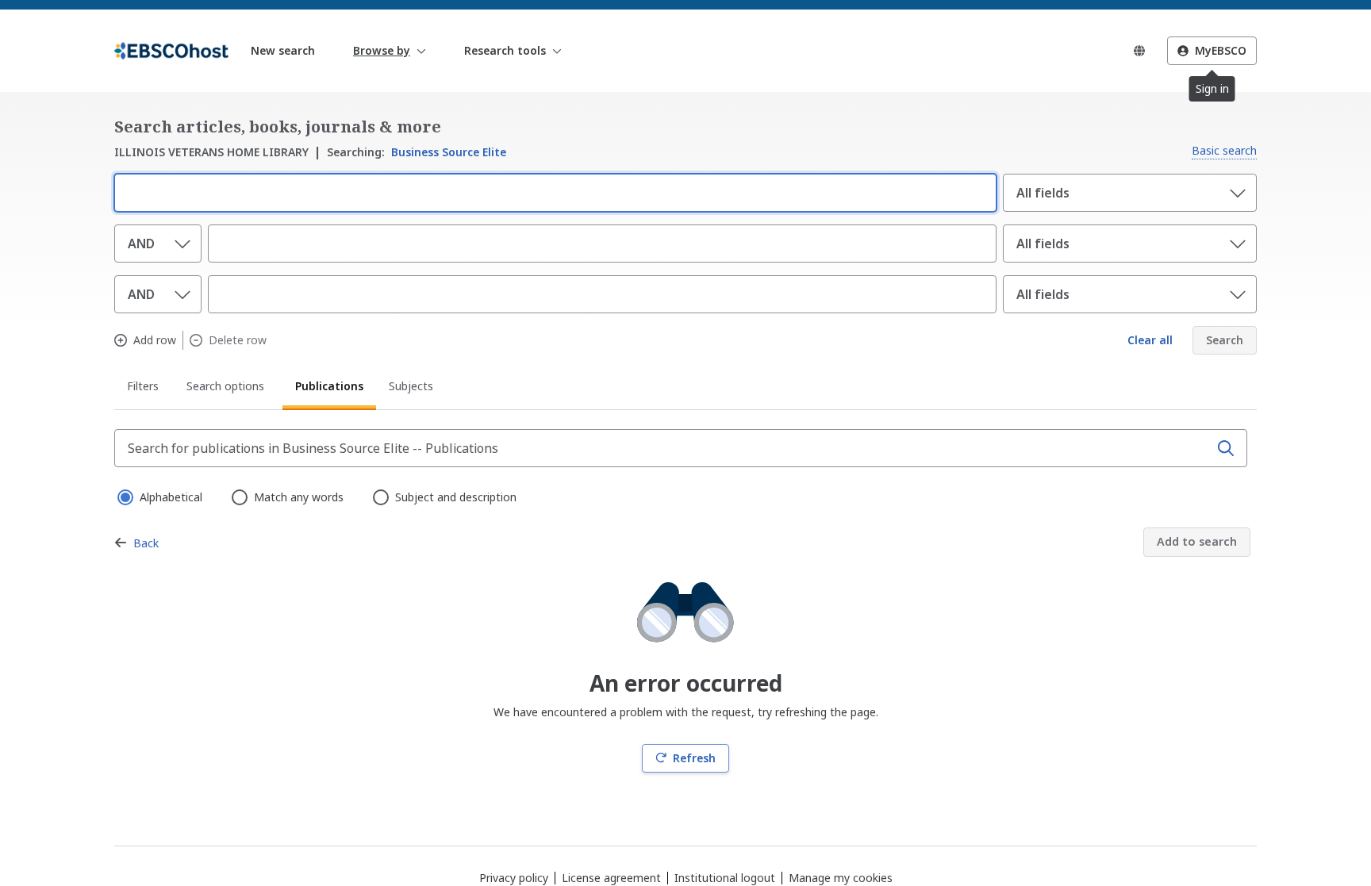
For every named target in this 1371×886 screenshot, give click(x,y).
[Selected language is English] (1139, 50)
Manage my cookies (841, 878)
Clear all (1150, 339)
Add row (154, 340)
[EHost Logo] (171, 50)
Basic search (1224, 150)
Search (1224, 339)
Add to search (1197, 541)
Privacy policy (513, 877)
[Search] (1226, 448)
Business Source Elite (416, 151)
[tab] (144, 388)
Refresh (694, 757)
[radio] (123, 495)
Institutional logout (724, 877)
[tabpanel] (685, 601)
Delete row (238, 340)
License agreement (611, 877)
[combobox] (552, 191)
